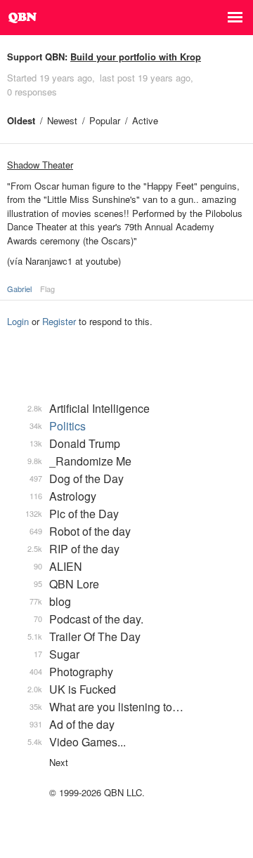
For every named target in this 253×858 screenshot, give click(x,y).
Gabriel (19, 288)
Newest (62, 120)
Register (59, 321)
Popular (104, 120)
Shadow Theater (40, 164)
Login (18, 321)
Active (145, 120)
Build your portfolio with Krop (135, 56)
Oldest (21, 120)
